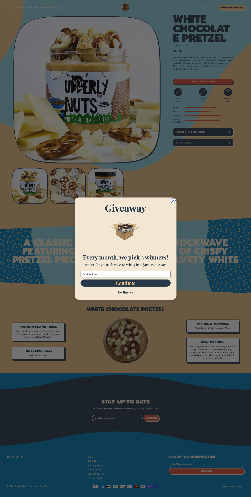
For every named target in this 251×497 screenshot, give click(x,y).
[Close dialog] (173, 201)
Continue (125, 283)
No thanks (125, 292)
